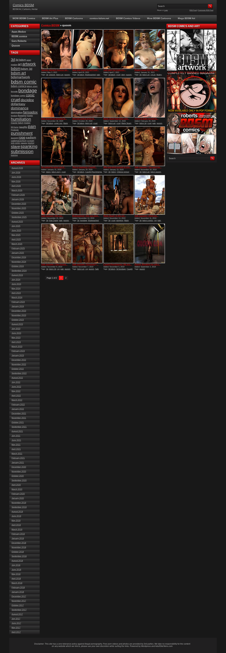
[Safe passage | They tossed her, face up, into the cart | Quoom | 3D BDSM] (56, 243)
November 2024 (19, 262)
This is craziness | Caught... (84, 167)
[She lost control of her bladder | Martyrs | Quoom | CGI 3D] (87, 98)
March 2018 (17, 583)
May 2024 (16, 288)
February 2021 (18, 458)
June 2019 (16, 516)
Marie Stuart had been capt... (116, 119)
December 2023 (19, 311)
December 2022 (19, 360)
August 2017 (17, 614)
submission (22, 151)
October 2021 (18, 422)
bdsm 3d (142, 123)
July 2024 (16, 279)
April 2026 (16, 186)
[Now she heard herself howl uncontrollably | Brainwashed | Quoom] (87, 49)
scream (30, 140)
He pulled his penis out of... (53, 167)
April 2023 (16, 342)
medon (27, 123)
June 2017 (16, 623)
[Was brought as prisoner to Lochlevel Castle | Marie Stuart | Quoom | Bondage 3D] (56, 98)
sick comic (15, 143)
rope (22, 137)
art (20, 64)
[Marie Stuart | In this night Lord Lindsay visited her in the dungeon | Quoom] (118, 195)
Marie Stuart (126, 123)
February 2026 (18, 195)
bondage (83, 220)
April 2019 (16, 525)
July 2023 (16, 329)
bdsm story (56, 172)
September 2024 (19, 271)
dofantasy (18, 104)
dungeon (119, 220)
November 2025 (19, 208)
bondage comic (18, 95)
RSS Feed (193, 10)
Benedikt (14, 92)
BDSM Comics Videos (128, 18)
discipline (27, 100)
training (14, 155)
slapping (24, 143)
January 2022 (18, 409)
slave (15, 146)
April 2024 (16, 293)
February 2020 (18, 494)
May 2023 (16, 337)
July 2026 (16, 172)
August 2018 (17, 561)
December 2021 (19, 413)
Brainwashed (90, 75)
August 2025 (17, 221)
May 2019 (16, 520)
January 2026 (18, 199)
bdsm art (59, 75)
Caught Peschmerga (93, 172)
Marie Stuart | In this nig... (114, 216)
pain (98, 75)
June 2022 (16, 387)
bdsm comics (147, 220)
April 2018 (16, 578)
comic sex (58, 123)
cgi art (153, 75)
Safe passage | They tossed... (54, 264)
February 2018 (18, 587)
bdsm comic (24, 81)
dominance (19, 108)
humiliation (21, 119)
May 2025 (16, 235)
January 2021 (18, 462)
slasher (31, 143)
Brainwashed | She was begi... (85, 216)
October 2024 (18, 266)
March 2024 (17, 297)
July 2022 (16, 382)
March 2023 (17, 346)
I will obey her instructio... (114, 70)
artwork (52, 75)
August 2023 (17, 324)
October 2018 (18, 552)
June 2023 (16, 333)
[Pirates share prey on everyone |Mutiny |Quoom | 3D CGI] (150, 49)
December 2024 (19, 257)
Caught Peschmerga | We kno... (117, 264)
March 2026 (17, 190)
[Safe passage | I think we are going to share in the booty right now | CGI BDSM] (150, 195)
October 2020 (18, 476)
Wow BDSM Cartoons (159, 18)
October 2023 (18, 320)
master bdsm (17, 123)
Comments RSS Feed (205, 10)
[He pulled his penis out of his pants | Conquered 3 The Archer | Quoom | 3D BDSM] (56, 146)
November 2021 (19, 418)
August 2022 (17, 378)
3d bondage (121, 269)
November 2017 (19, 601)
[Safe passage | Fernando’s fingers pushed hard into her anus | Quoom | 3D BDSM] (87, 243)
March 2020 (17, 489)
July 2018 (16, 565)
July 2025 (16, 226)
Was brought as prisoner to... (54, 119)
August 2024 (17, 275)
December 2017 (19, 596)
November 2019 (19, 503)
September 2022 (19, 373)
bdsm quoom (156, 172)
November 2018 (19, 547)
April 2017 (16, 632)
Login (166, 10)
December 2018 (19, 543)
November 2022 (19, 364)
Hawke (30, 116)
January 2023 (18, 355)
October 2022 (18, 369)
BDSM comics (19, 36)
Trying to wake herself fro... (146, 119)
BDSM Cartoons (74, 18)
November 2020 (19, 471)
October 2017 (18, 605)
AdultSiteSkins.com (164, 646)
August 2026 (17, 168)
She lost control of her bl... (83, 119)
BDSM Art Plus (50, 18)
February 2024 (18, 302)
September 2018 (19, 556)
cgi (155, 220)
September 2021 (19, 427)
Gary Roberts (19, 41)
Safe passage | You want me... (148, 167)
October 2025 (18, 213)
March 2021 (17, 454)
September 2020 (19, 480)
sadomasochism (19, 140)
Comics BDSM (23, 5)
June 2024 (16, 284)
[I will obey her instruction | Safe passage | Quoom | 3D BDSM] (118, 49)
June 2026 (16, 177)
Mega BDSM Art (186, 18)
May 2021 (16, 445)
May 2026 (16, 181)
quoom (67, 75)
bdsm (48, 172)
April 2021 (16, 449)
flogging (22, 115)
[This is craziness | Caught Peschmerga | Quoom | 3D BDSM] (87, 146)
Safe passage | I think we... (146, 216)
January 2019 (18, 538)
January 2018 (18, 592)
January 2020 (18, 498)
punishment (22, 133)
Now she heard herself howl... (85, 70)
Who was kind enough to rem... (117, 167)
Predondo (15, 130)
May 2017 (16, 628)
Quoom (16, 45)
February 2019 (18, 534)
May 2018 (16, 574)
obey (123, 75)
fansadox (30, 112)
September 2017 (19, 610)
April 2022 (16, 396)
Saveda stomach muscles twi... (55, 70)
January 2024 (18, 306)
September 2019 (19, 507)
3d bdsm (80, 75)
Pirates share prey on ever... (147, 70)
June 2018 (16, 570)
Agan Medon (19, 31)
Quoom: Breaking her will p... (147, 264)
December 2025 (19, 204)
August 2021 (17, 431)
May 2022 (16, 391)
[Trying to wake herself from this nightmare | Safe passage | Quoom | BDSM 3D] (150, 98)
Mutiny (159, 75)
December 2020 (19, 467)
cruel (118, 75)
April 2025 (16, 239)
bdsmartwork (20, 77)
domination (17, 112)
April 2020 (16, 485)
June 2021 (16, 440)
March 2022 (17, 400)
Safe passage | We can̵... (52, 216)
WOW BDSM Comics (24, 18)
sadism (31, 137)
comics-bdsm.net (99, 18)
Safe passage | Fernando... (85, 264)
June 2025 (16, 230)
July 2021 (16, 436)
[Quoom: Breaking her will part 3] (150, 243)
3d (47, 75)
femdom (14, 116)
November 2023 (19, 315)
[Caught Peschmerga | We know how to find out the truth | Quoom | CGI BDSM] (118, 243)
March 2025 (17, 244)
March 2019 (17, 529)
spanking (29, 146)
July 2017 (16, 619)
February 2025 (18, 248)
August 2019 (17, 512)
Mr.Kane (14, 127)
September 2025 (19, 217)
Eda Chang (53, 220)
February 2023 (18, 351)
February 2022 (18, 404)
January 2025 (18, 253)
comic (30, 95)
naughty (23, 127)
